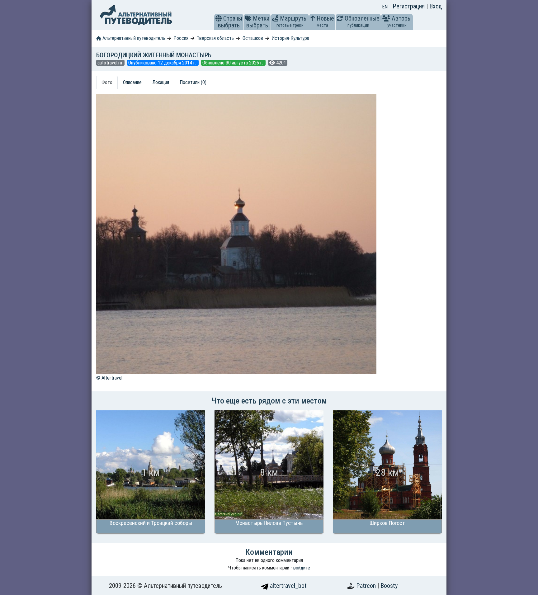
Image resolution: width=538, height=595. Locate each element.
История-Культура (290, 38)
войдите (301, 568)
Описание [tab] (132, 82)
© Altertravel (109, 378)
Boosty (389, 585)
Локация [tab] (160, 82)
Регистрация (409, 6)
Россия (180, 38)
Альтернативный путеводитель (133, 38)
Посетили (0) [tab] (193, 82)
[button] (218, 18)
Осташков (253, 38)
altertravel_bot (287, 585)
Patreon (366, 585)
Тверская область (215, 38)
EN (385, 7)
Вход (435, 6)
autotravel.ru (110, 63)
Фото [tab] (106, 82)
